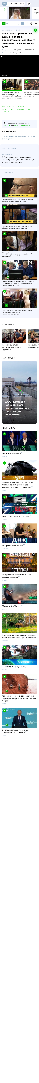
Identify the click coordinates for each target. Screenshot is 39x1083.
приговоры (20, 106)
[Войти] (31, 24)
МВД (3, 106)
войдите (7, 125)
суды (28, 109)
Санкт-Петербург (8, 109)
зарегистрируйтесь (22, 125)
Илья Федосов (16, 53)
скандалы (20, 109)
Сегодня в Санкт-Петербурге (24, 50)
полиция (10, 106)
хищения (5, 112)
